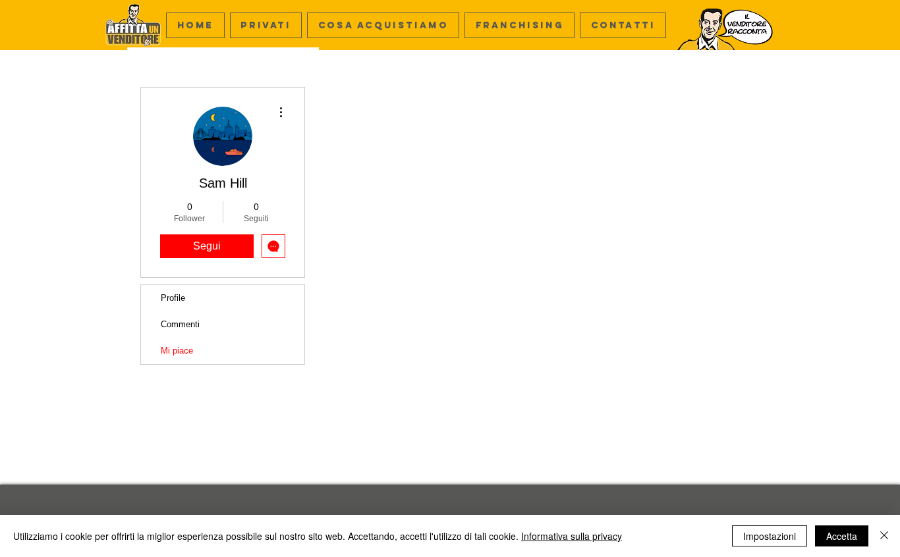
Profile (173, 298)
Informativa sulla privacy (571, 536)
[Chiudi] (884, 535)
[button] (383, 25)
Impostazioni (769, 536)
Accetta (841, 536)
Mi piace (177, 351)
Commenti (180, 324)
